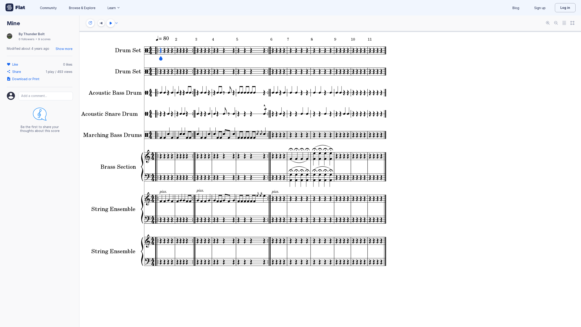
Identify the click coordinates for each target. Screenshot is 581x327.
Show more (64, 49)
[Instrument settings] (90, 23)
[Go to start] (101, 23)
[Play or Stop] (110, 23)
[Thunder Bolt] (9, 36)
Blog (515, 8)
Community (48, 8)
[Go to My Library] (15, 7)
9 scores (44, 39)
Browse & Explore (82, 8)
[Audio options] (116, 23)
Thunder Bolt (34, 34)
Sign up (540, 8)
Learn (112, 8)
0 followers (26, 39)
